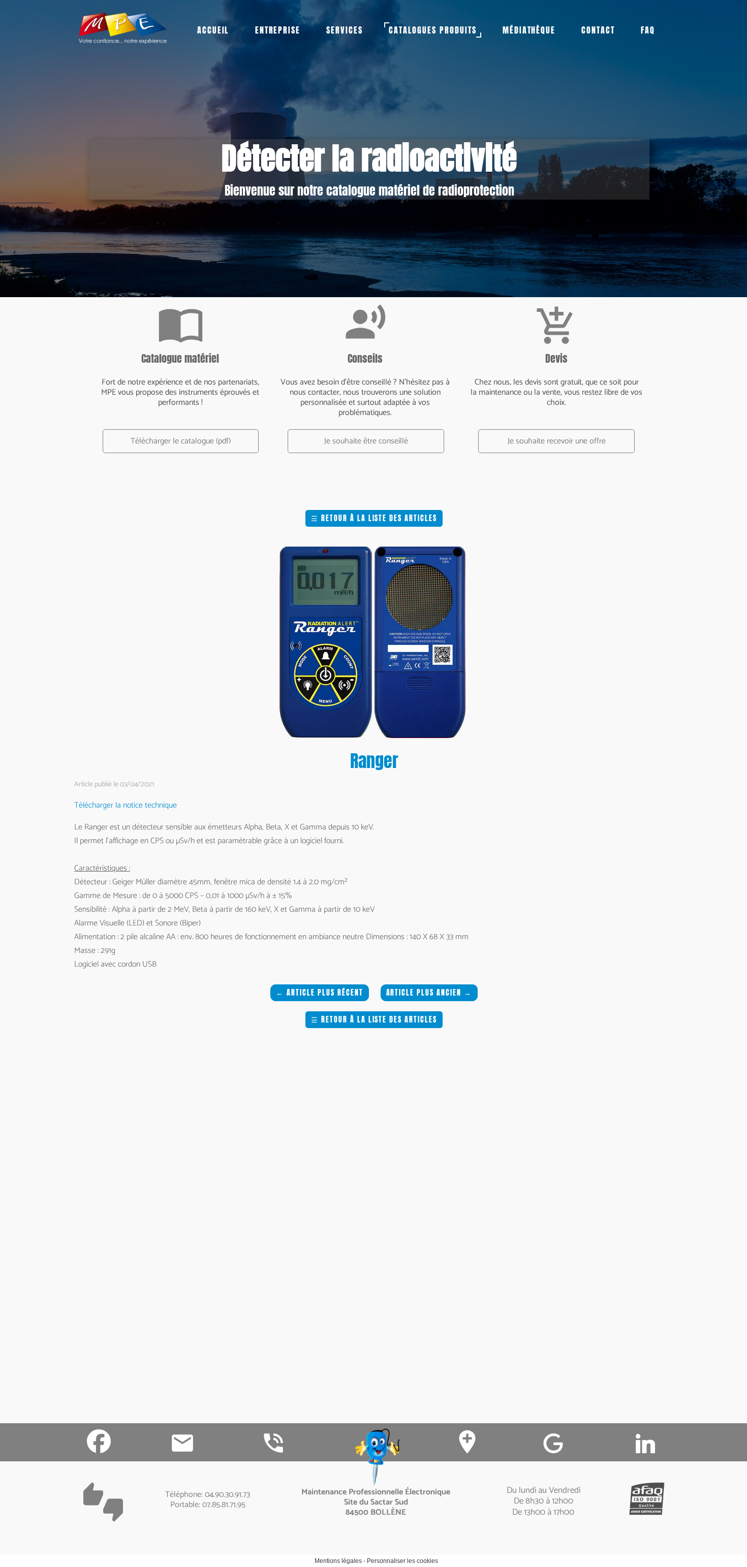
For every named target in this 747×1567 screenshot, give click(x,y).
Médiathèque (529, 30)
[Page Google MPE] (553, 1443)
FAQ (648, 30)
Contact (598, 30)
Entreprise (278, 30)
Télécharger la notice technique (125, 805)
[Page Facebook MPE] (99, 1441)
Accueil (213, 30)
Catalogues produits (432, 30)
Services (344, 30)
